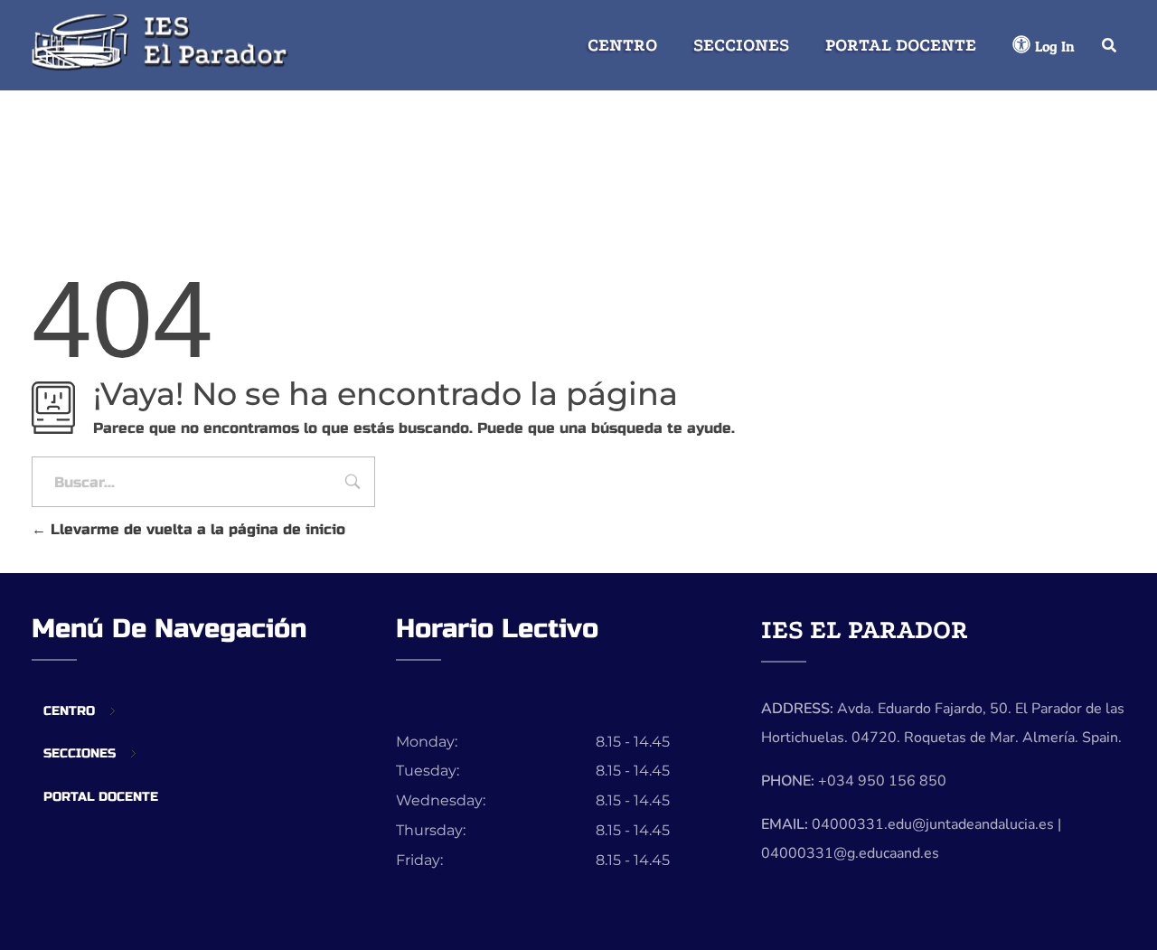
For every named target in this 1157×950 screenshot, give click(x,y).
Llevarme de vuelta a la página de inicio (195, 529)
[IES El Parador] (164, 42)
